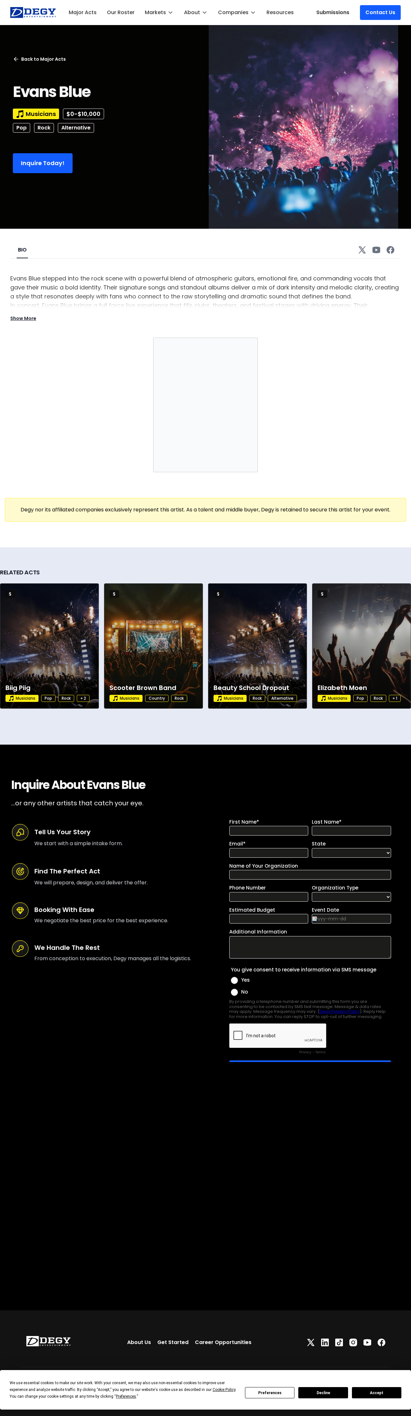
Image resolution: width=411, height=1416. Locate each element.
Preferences (270, 1393)
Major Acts (83, 12)
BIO (22, 249)
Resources (280, 12)
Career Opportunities (223, 1342)
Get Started (172, 1342)
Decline (323, 1393)
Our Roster (121, 12)
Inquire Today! (43, 163)
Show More (23, 318)
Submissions (332, 12)
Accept (376, 1393)
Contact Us (380, 12)
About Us (139, 1342)
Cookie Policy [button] (224, 1389)
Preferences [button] (126, 1396)
